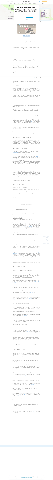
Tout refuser (26, 19)
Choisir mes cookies (23, 17)
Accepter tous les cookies (29, 17)
